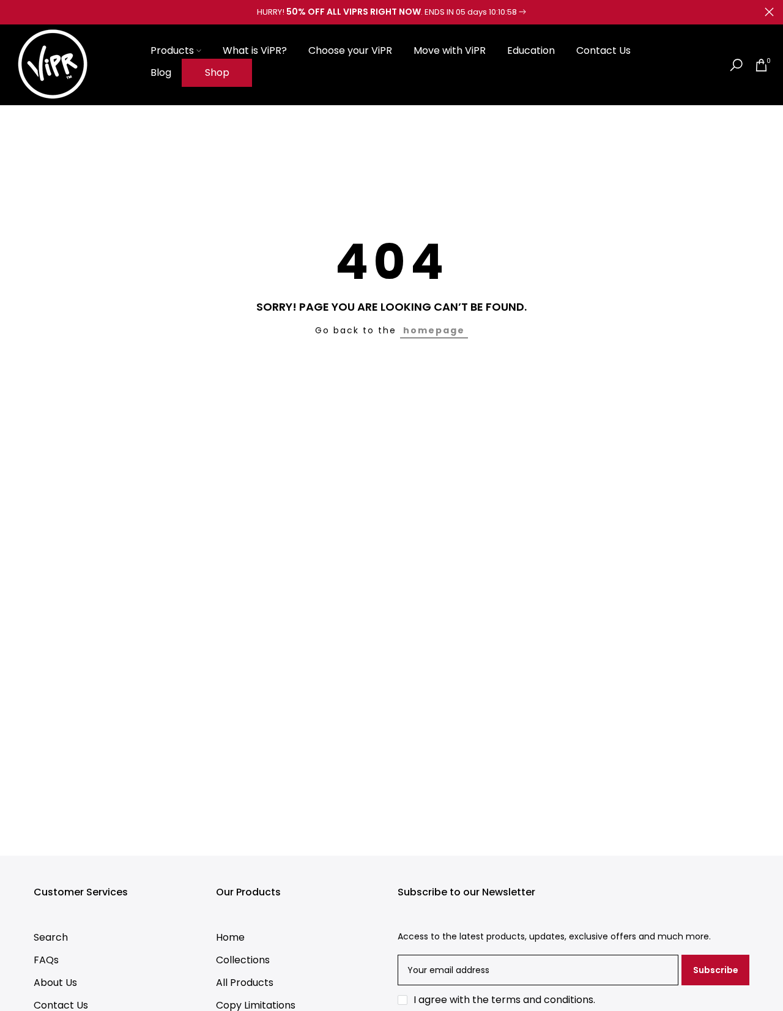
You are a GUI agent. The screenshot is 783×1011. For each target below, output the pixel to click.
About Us (55, 983)
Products (172, 50)
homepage (434, 330)
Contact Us (603, 50)
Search (51, 937)
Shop (217, 72)
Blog (160, 72)
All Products (244, 983)
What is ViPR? (255, 50)
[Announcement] (391, 12)
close (13, 12)
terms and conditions (542, 1000)
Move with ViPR (450, 50)
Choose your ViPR (350, 50)
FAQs (46, 960)
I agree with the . (504, 1000)
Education (531, 50)
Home (230, 937)
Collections (243, 960)
